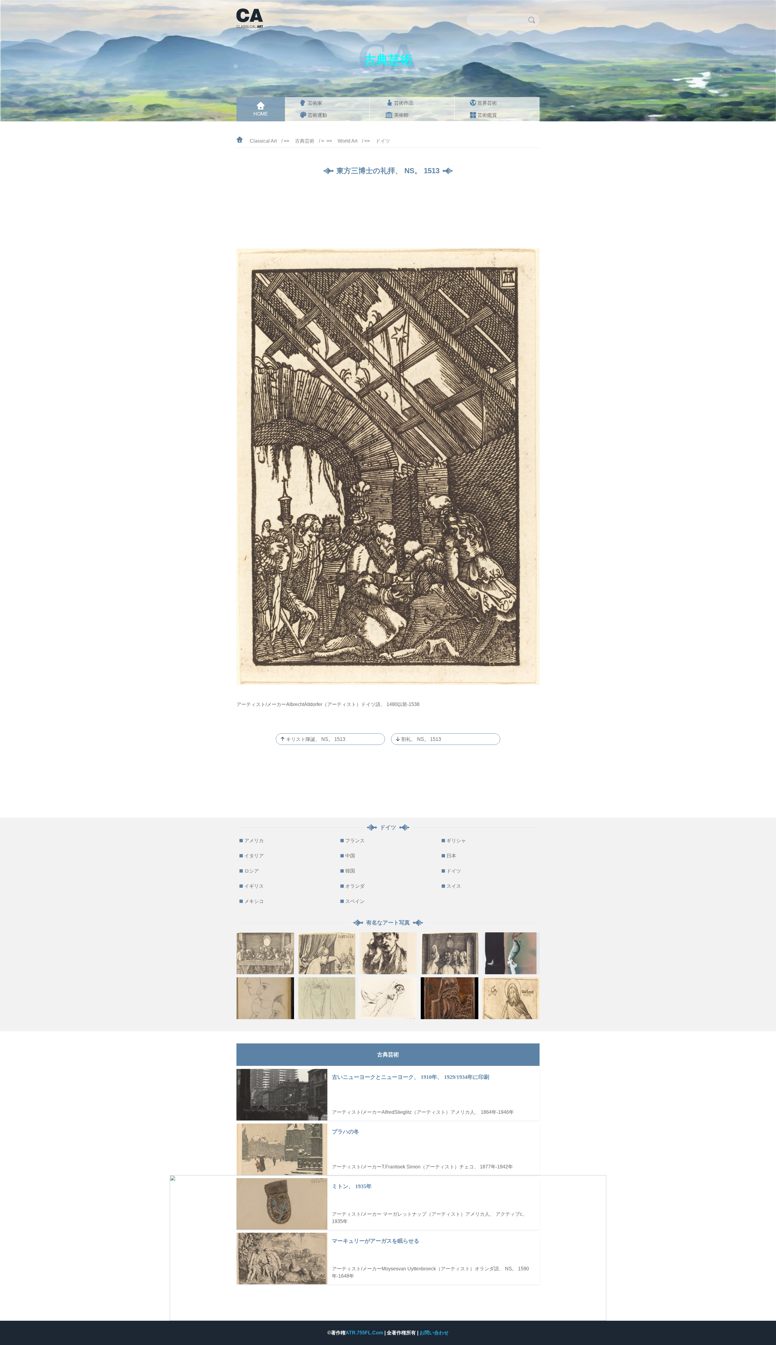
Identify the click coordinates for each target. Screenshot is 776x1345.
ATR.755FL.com (365, 1332)
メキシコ (254, 901)
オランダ (355, 886)
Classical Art (263, 141)
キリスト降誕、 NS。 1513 (315, 739)
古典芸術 (304, 141)
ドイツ (383, 141)
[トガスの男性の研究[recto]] (327, 998)
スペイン (355, 901)
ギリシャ (456, 840)
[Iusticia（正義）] (327, 953)
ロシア (251, 871)
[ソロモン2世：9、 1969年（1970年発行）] (511, 953)
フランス (355, 840)
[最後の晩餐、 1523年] (265, 953)
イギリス (254, 886)
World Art (347, 141)
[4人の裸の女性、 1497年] (449, 953)
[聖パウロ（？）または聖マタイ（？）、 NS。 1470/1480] (511, 998)
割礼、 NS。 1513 (421, 739)
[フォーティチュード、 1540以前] (449, 998)
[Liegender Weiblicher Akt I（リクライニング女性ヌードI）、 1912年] (388, 998)
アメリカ (254, 840)
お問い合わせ (434, 1332)
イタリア (254, 855)
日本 (451, 855)
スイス (454, 886)
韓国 (350, 871)
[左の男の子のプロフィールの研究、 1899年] (265, 998)
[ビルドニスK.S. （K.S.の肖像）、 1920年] (388, 953)
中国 (350, 855)
